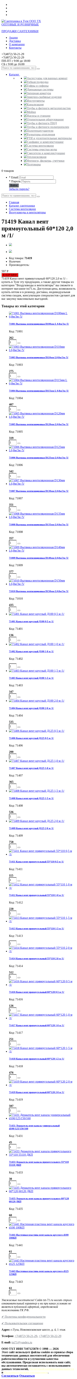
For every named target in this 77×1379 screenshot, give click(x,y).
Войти (13, 185)
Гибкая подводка (37, 82)
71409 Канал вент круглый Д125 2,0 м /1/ (31, 828)
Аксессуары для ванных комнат (47, 78)
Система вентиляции (40, 145)
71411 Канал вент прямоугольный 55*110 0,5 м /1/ (36, 861)
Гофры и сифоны (38, 85)
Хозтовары (34, 164)
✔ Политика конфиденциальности (23, 1316)
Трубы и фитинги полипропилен (48, 127)
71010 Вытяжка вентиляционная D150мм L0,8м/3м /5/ (39, 591)
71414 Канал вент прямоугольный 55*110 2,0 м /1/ (36, 958)
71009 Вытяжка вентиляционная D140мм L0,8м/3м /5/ (39, 557)
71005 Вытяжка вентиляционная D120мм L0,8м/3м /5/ (39, 424)
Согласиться (10, 1375)
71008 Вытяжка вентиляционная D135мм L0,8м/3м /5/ (39, 524)
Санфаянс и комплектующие (45, 142)
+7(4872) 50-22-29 (50, 1336)
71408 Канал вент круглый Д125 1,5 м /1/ (31, 798)
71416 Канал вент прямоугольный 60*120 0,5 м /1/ (36, 992)
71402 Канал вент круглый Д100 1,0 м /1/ (31, 651)
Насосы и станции (38, 115)
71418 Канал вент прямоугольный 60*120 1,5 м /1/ (36, 1058)
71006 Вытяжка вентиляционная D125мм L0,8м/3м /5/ (39, 457)
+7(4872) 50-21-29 (26, 1336)
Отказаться (27, 1375)
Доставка (15, 41)
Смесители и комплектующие (46, 153)
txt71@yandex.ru (22, 1342)
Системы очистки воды (42, 149)
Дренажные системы (40, 89)
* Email (13, 177)
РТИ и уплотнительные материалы (49, 138)
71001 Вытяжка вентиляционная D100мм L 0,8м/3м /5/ (39, 323)
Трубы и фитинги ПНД (42, 123)
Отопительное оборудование (45, 119)
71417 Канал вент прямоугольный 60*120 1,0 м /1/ (36, 1025)
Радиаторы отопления (41, 134)
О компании (17, 44)
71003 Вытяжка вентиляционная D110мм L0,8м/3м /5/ (38, 357)
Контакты (15, 47)
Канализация (35, 104)
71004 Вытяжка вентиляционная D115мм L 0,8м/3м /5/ (39, 390)
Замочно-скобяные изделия (44, 97)
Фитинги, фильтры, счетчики (45, 160)
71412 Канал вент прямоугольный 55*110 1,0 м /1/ (36, 895)
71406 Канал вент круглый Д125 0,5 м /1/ (31, 738)
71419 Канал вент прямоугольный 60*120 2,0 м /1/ (36, 1092)
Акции (13, 37)
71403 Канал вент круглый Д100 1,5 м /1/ (31, 678)
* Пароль (15, 181)
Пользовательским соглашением (26, 1372)
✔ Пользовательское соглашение (22, 1323)
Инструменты (36, 100)
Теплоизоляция (36, 157)
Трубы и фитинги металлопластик (49, 108)
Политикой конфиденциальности (51, 1369)
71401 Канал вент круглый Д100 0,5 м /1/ (31, 621)
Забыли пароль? (19, 189)
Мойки (31, 112)
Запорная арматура (39, 93)
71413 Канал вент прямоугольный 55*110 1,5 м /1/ (36, 928)
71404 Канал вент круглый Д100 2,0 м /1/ (31, 708)
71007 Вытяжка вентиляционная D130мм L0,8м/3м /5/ (39, 491)
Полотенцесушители (40, 130)
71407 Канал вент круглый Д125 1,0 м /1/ (31, 768)
